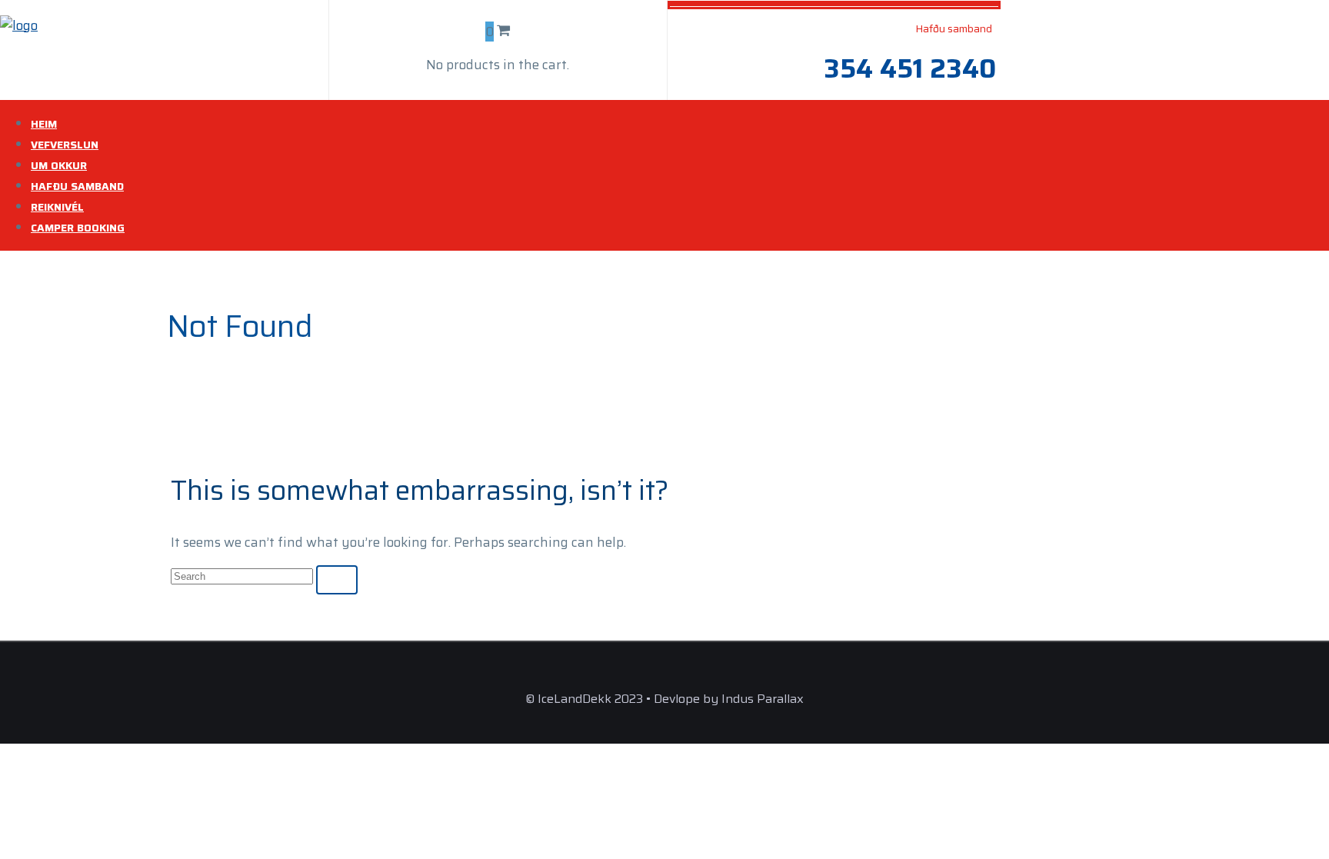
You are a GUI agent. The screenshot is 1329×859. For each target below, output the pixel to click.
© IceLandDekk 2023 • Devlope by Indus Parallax (664, 698)
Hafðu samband (77, 186)
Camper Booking (78, 227)
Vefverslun (64, 144)
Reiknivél (57, 206)
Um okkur (59, 165)
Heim (44, 123)
